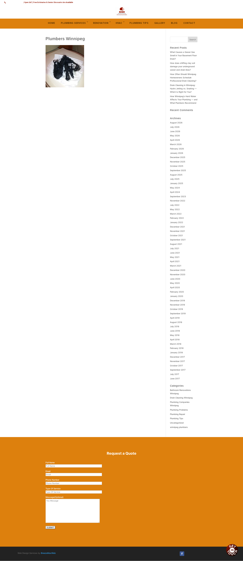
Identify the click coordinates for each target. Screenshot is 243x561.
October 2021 (176, 235)
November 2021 (177, 231)
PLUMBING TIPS (139, 23)
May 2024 (175, 187)
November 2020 (177, 274)
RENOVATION (100, 23)
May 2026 (175, 135)
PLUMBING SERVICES (73, 23)
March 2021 (175, 266)
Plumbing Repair (177, 414)
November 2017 (177, 361)
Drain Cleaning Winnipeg (181, 397)
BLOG (174, 23)
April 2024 (175, 192)
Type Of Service (53, 488)
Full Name (50, 462)
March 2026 (176, 144)
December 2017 (177, 357)
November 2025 (177, 161)
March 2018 (175, 344)
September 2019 (178, 313)
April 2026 (175, 140)
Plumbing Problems (179, 410)
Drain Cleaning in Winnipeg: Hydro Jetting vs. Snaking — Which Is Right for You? (183, 88)
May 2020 (175, 283)
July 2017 (174, 374)
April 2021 (175, 261)
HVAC (119, 23)
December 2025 (177, 157)
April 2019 (175, 318)
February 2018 (177, 348)
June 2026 (175, 131)
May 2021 (174, 257)
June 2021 (175, 253)
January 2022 (176, 222)
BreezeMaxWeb (48, 553)
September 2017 (177, 370)
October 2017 (176, 365)
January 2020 (176, 296)
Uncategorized (177, 423)
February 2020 (177, 292)
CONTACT (189, 23)
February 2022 (177, 218)
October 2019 (176, 309)
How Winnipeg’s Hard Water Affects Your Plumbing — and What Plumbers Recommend (183, 99)
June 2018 (175, 331)
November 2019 (177, 305)
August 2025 (176, 175)
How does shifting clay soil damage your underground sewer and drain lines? (182, 66)
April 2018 (175, 339)
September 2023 (178, 196)
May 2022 (175, 209)
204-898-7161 (14, 2)
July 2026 (174, 127)
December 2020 (177, 270)
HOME (51, 23)
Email (48, 471)
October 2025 (176, 166)
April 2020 (175, 287)
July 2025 (174, 179)
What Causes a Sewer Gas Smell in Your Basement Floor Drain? (183, 55)
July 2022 (174, 205)
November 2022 (177, 200)
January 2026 (176, 153)
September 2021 (178, 239)
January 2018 (176, 352)
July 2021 (174, 248)
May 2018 (174, 335)
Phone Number (52, 480)
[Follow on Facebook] (182, 553)
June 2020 (175, 279)
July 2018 (174, 326)
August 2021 (176, 244)
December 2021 (177, 226)
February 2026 (177, 148)
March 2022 (176, 214)
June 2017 (175, 378)
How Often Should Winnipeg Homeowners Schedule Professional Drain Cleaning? (183, 77)
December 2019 (177, 300)
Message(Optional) (54, 497)
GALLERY (159, 23)
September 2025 (178, 170)
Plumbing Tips (176, 418)
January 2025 (176, 183)
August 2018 (176, 322)
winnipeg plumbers (179, 427)
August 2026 (176, 122)
